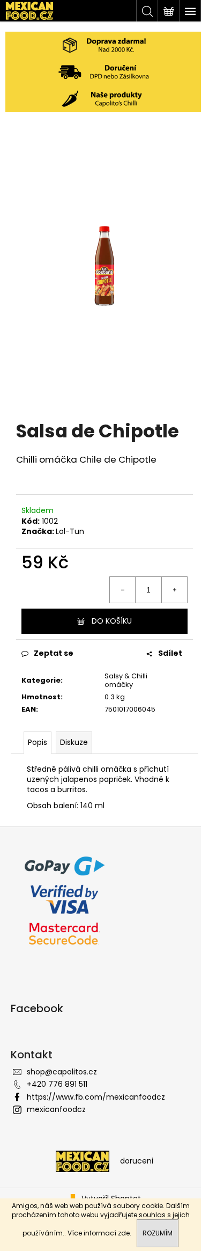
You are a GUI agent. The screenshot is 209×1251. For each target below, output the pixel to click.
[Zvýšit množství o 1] (174, 590)
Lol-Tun (70, 531)
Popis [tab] (37, 742)
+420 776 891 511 (57, 1084)
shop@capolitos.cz (62, 1071)
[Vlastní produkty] (104, 98)
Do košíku (112, 621)
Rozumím (158, 1233)
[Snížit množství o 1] (123, 590)
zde (124, 1233)
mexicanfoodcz (56, 1109)
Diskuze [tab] (74, 742)
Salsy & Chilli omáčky (125, 680)
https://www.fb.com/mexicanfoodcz (96, 1097)
